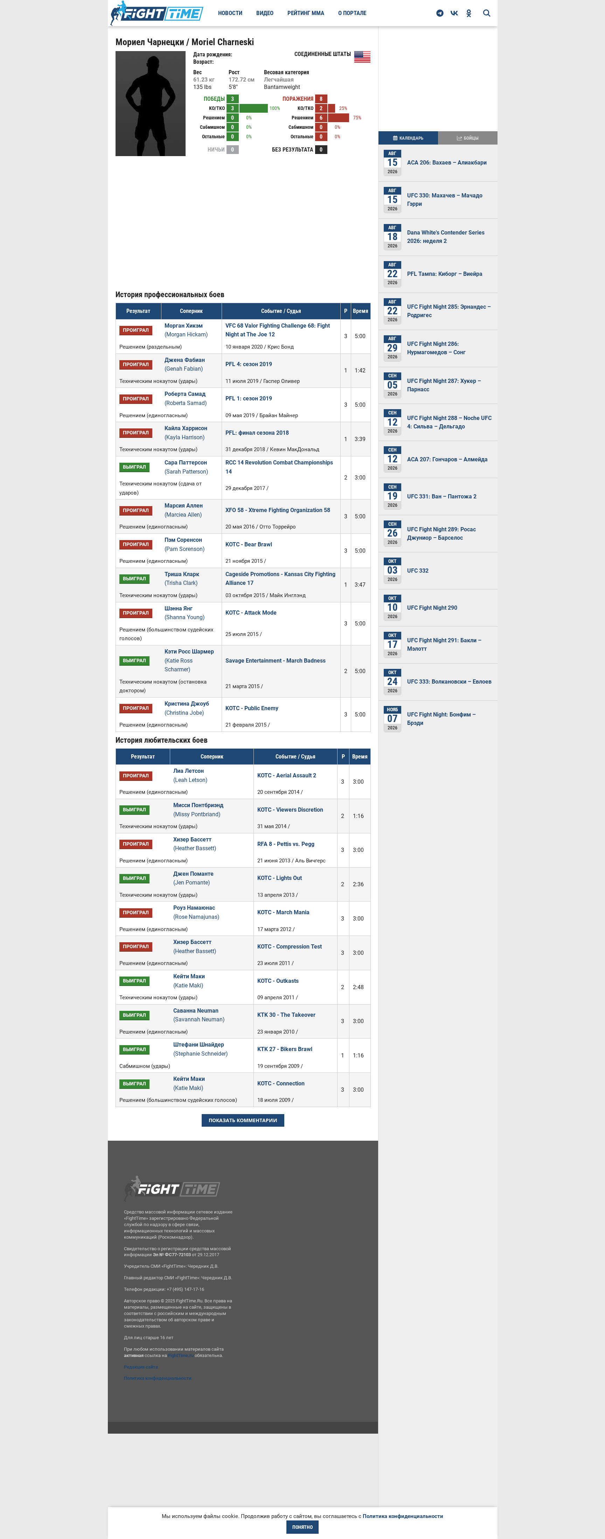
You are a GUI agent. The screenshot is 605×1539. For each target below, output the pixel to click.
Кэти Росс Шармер (189, 660)
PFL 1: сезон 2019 (248, 398)
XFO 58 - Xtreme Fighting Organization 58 (277, 510)
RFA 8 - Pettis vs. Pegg (285, 844)
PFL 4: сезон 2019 (248, 364)
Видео (264, 12)
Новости (230, 12)
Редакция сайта (141, 1367)
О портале (352, 12)
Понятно (302, 1527)
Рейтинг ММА (305, 12)
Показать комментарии (243, 1120)
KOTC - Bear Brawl (248, 544)
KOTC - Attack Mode (251, 612)
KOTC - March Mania (283, 912)
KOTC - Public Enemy (251, 708)
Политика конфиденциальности (157, 1378)
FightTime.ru (181, 1355)
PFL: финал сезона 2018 (257, 432)
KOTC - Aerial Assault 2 (286, 775)
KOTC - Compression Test (289, 946)
